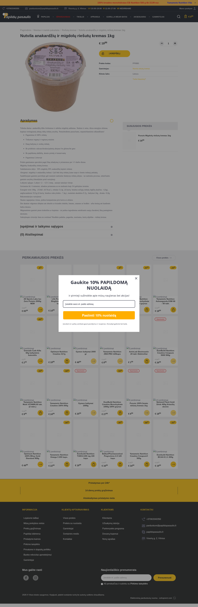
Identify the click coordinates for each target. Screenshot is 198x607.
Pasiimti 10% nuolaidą (99, 315)
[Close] (136, 278)
